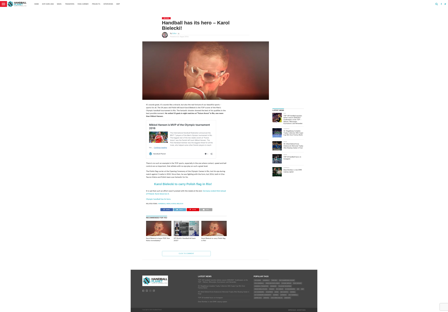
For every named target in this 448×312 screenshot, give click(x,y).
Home (36, 4)
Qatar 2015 (257, 297)
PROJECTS (96, 4)
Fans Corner (83, 4)
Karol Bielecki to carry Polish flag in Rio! (183, 184)
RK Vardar (279, 289)
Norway (275, 295)
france (271, 289)
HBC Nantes (284, 292)
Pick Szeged (297, 283)
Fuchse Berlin (286, 283)
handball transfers (261, 286)
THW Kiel (274, 280)
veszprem (269, 292)
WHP (118, 4)
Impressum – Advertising (297, 310)
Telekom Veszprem (284, 286)
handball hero (164, 203)
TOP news (257, 280)
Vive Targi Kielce (276, 297)
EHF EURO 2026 (48, 4)
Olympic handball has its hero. (158, 199)
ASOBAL (292, 292)
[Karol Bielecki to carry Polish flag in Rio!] (214, 235)
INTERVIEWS (108, 4)
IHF (298, 289)
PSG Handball (259, 283)
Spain (276, 292)
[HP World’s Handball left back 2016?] (186, 235)
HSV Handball (293, 295)
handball (266, 280)
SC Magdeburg (290, 289)
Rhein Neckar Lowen (272, 283)
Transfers (69, 4)
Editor (174, 33)
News (59, 4)
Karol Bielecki (177, 203)
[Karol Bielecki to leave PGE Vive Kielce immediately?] (158, 235)
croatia (266, 297)
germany (283, 295)
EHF (302, 289)
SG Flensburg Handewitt (262, 295)
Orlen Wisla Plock (260, 289)
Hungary (287, 297)
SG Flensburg (259, 292)
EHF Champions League (286, 280)
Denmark (273, 286)
